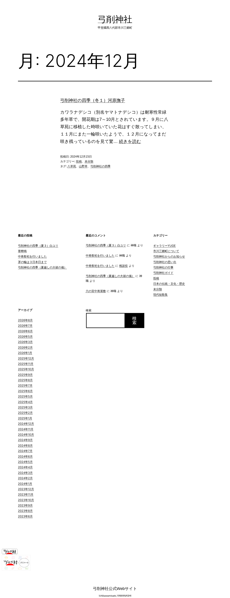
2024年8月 (25, 445)
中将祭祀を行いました (32, 256)
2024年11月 (25, 429)
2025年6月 (25, 391)
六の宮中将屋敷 (96, 291)
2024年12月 (26, 423)
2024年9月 (25, 440)
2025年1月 (25, 418)
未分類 (89, 161)
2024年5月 (25, 462)
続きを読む (130, 141)
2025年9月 (25, 374)
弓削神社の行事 (163, 267)
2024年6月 (25, 456)
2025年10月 (26, 369)
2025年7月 (25, 385)
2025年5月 (25, 396)
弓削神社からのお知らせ (169, 256)
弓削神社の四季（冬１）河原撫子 (92, 100)
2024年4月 (25, 467)
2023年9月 (25, 505)
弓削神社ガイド (163, 272)
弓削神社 (115, 19)
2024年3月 (25, 472)
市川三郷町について (166, 251)
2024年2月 (25, 478)
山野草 (83, 166)
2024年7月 (25, 451)
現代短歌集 (160, 294)
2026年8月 (25, 320)
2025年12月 (26, 358)
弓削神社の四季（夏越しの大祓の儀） (42, 267)
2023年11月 (25, 494)
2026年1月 (25, 353)
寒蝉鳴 (22, 251)
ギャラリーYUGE (164, 245)
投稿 (79, 161)
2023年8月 (25, 510)
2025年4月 (25, 402)
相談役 (123, 265)
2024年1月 (25, 483)
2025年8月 (25, 380)
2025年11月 (25, 364)
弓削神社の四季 (100, 166)
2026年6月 (25, 331)
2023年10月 (26, 500)
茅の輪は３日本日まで (32, 262)
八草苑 (71, 166)
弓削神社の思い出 (164, 262)
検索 (88, 310)
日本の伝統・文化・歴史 (169, 283)
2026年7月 (25, 325)
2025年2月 (25, 412)
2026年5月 (25, 336)
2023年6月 (25, 516)
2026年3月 (25, 342)
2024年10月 (26, 434)
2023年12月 (26, 489)
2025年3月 (25, 407)
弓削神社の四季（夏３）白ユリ (38, 245)
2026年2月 (25, 347)
